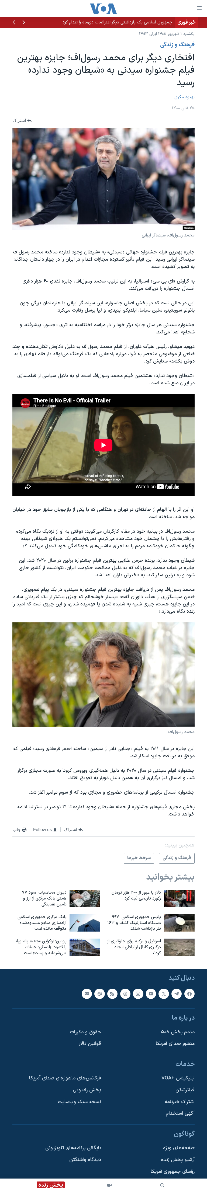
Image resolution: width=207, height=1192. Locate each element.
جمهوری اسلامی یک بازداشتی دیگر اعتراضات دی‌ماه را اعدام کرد (117, 22)
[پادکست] (99, 993)
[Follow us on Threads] (125, 993)
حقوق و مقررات (85, 1032)
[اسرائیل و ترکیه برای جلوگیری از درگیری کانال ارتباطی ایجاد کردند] (179, 947)
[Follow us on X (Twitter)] (163, 993)
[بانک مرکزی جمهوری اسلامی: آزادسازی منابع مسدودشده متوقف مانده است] (85, 923)
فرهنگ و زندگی (177, 45)
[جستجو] (162, 1185)
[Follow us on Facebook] (189, 993)
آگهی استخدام (180, 1113)
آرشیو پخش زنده (178, 1159)
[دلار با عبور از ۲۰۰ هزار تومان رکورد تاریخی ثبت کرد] (179, 898)
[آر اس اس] (112, 993)
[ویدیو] (109, 1185)
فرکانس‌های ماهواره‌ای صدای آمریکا (65, 1078)
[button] (24, 23)
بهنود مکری (184, 97)
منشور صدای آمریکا (175, 1043)
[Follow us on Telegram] (176, 993)
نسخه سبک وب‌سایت (79, 1101)
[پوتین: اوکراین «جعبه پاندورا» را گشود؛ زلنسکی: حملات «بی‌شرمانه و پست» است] (85, 947)
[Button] (22, 120)
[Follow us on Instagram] (138, 993)
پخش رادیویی (87, 1090)
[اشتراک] (87, 993)
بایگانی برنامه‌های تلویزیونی (73, 1148)
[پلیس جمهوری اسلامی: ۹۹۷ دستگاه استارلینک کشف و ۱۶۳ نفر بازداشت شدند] (179, 923)
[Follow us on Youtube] (151, 993)
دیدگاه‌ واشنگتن (85, 1159)
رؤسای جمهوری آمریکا (173, 1171)
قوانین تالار (90, 1043)
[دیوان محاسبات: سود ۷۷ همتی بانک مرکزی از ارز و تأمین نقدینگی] (85, 898)
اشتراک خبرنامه (180, 1101)
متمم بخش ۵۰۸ (178, 1032)
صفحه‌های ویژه (179, 1148)
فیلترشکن (185, 1090)
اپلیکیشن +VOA (178, 1078)
